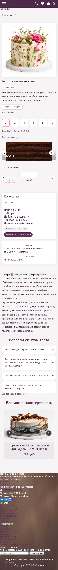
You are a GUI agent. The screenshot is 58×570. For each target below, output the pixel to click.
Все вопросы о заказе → (14, 394)
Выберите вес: (8, 113)
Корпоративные (8, 511)
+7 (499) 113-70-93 (9, 482)
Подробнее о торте (12, 107)
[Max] (10, 500)
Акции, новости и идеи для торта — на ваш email (25, 550)
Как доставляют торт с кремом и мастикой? (26, 376)
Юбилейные (6, 518)
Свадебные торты (9, 508)
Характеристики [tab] (38, 275)
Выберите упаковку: (11, 167)
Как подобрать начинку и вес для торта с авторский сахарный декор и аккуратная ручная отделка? (25, 362)
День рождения (8, 516)
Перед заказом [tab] (21, 275)
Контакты (5, 9)
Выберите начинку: (10, 137)
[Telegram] (6, 500)
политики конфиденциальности (33, 562)
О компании (6, 4)
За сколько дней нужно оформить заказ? (25, 349)
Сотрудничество (8, 537)
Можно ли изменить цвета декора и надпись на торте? (22, 387)
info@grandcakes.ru (12, 490)
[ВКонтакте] (1, 500)
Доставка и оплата (9, 532)
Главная (4, 526)
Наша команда (7, 539)
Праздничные (7, 513)
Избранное (5, 542)
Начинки (4, 521)
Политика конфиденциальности (16, 545)
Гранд (3, 484)
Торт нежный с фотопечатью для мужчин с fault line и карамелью (29, 447)
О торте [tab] (6, 275)
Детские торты (7, 505)
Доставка (4, 6)
